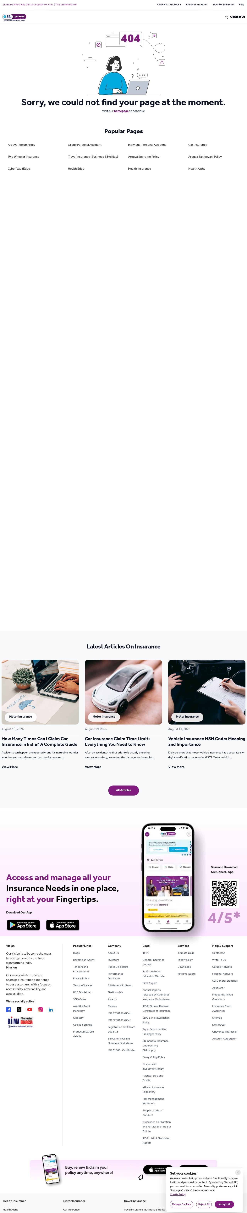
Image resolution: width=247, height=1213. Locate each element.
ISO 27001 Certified (119, 1013)
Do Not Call (219, 1025)
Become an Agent (83, 960)
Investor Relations (223, 5)
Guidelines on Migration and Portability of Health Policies (157, 1127)
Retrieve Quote (187, 974)
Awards (112, 999)
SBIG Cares (79, 999)
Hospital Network (222, 974)
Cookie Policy (177, 1195)
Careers (112, 1006)
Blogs (76, 953)
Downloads (184, 967)
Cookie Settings (82, 1025)
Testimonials (115, 992)
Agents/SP (218, 988)
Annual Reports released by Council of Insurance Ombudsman (157, 995)
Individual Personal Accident (147, 145)
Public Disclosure (118, 967)
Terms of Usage (82, 985)
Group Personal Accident (85, 145)
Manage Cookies (181, 1204)
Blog (241, 5)
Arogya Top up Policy (21, 145)
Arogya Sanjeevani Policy (205, 157)
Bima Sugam (150, 983)
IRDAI (146, 953)
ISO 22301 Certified (119, 1020)
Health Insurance (139, 169)
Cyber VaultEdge (19, 169)
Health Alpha (196, 169)
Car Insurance (197, 145)
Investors (113, 960)
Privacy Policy (81, 979)
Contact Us (218, 953)
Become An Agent (197, 5)
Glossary (78, 1018)
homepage (121, 111)
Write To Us (219, 960)
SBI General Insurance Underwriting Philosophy (156, 1046)
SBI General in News (120, 985)
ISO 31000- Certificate (121, 1050)
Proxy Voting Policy (154, 1057)
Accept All (224, 1204)
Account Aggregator (224, 1039)
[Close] (238, 1172)
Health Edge (76, 169)
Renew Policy (185, 960)
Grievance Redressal (169, 5)
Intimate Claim (186, 953)
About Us (113, 953)
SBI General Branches (225, 981)
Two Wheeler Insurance (23, 157)
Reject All (204, 1204)
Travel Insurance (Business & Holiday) (93, 157)
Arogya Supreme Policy (143, 157)
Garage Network (222, 967)
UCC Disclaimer (82, 992)
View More (10, 767)
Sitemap (217, 1018)
